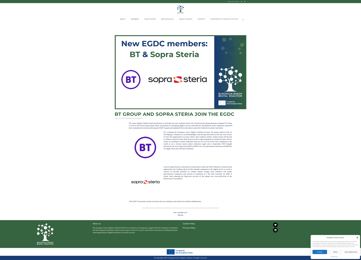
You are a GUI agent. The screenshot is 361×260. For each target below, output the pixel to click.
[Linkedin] (275, 230)
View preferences (351, 252)
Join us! (180, 215)
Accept (319, 252)
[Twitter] (275, 224)
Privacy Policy (189, 228)
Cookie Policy (334, 256)
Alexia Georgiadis (135, 118)
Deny (335, 252)
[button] (357, 238)
